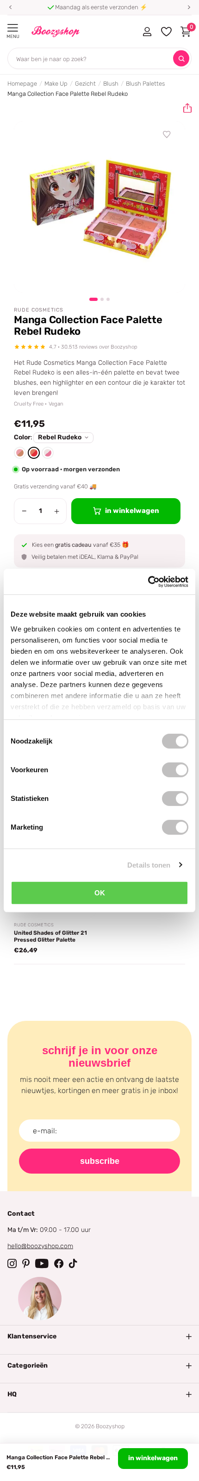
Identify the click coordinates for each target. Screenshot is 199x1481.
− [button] (24, 511)
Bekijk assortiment (12, 28)
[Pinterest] (26, 1263)
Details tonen (148, 865)
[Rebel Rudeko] (34, 453)
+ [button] (56, 511)
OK (99, 893)
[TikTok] (73, 1263)
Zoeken (181, 58)
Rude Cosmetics (38, 310)
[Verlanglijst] (167, 135)
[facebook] (58, 1263)
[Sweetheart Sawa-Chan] (48, 453)
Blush (110, 83)
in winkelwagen (153, 1458)
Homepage (22, 83)
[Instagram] (12, 1263)
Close (99, 1336)
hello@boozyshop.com (40, 1246)
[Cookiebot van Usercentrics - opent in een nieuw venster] (147, 581)
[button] (10, 7)
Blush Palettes (145, 83)
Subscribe (99, 1161)
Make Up (56, 83)
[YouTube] (42, 1263)
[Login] (147, 31)
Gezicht (85, 83)
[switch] (175, 769)
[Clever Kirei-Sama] (20, 453)
